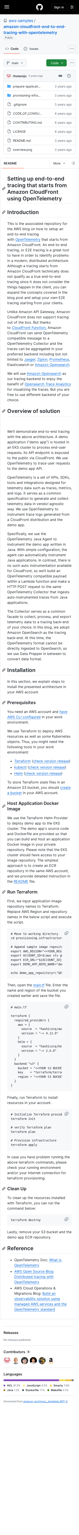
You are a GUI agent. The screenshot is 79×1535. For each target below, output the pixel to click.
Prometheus (59, 359)
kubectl (20, 767)
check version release (51, 761)
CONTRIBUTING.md (27, 122)
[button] (67, 933)
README (21, 881)
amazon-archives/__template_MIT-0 (45, 1401)
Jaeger (29, 359)
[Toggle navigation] (7, 7)
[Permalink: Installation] (4, 670)
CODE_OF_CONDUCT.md (31, 113)
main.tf (39, 985)
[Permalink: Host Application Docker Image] (4, 806)
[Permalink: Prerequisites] (4, 702)
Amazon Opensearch (52, 364)
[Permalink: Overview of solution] (4, 411)
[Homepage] (39, 7)
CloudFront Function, (29, 327)
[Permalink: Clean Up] (4, 1189)
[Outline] (73, 163)
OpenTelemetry (27, 239)
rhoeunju (20, 76)
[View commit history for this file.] (69, 76)
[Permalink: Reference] (4, 1248)
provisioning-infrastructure (32, 95)
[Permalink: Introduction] (4, 212)
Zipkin (42, 359)
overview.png (22, 149)
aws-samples (21, 20)
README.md (22, 140)
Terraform (22, 761)
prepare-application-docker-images (38, 86)
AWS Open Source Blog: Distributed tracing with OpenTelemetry (34, 1276)
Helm (18, 773)
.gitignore (20, 104)
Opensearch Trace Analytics (48, 384)
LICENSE (19, 131)
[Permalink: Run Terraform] (4, 892)
